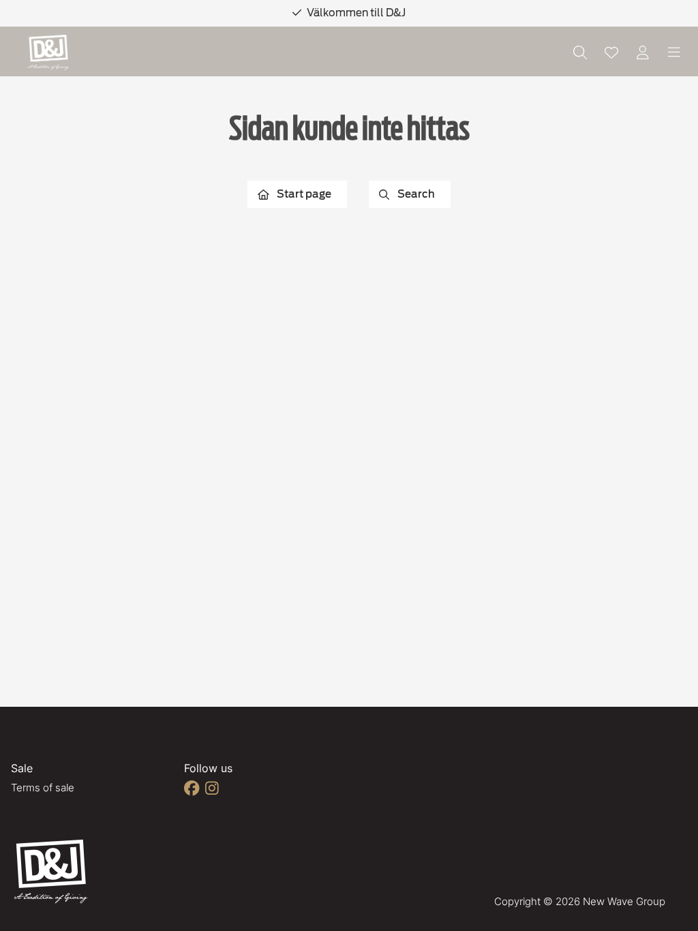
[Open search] (580, 52)
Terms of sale (42, 787)
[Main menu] (674, 52)
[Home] (48, 53)
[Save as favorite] (611, 52)
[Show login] (643, 52)
